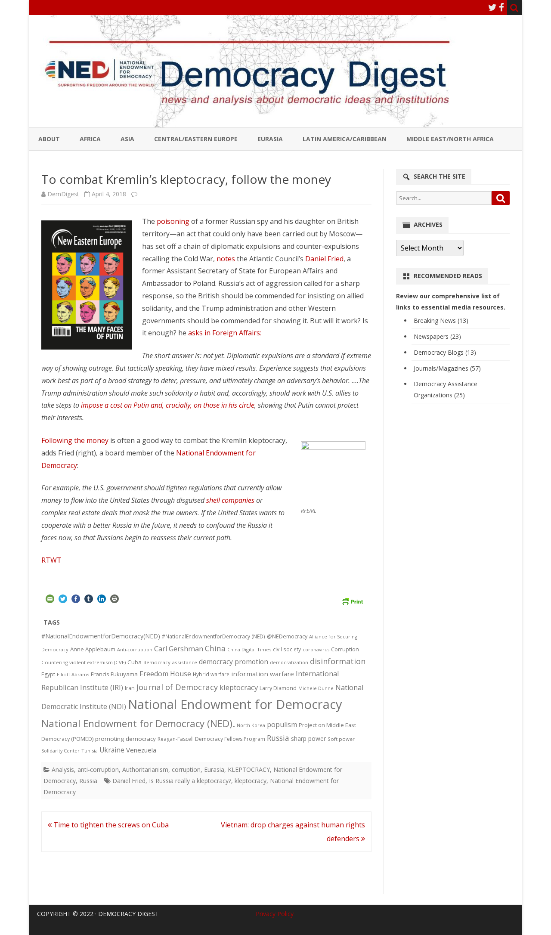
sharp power (308, 738)
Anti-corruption (134, 649)
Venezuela (141, 750)
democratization (289, 662)
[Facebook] (501, 7)
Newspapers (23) (437, 336)
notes (226, 258)
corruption (186, 769)
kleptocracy (239, 687)
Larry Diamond (278, 688)
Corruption (345, 649)
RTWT (51, 560)
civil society (287, 649)
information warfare (262, 673)
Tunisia (89, 750)
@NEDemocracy (287, 636)
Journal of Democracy (177, 686)
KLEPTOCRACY (249, 769)
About (49, 139)
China (215, 648)
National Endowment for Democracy (235, 704)
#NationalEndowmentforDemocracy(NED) (100, 636)
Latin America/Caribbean (345, 139)
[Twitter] (492, 7)
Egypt (48, 674)
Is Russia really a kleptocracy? (190, 781)
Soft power (341, 739)
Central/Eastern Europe (196, 139)
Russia (278, 738)
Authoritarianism (145, 769)
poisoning (173, 221)
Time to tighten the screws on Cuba (110, 825)
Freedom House (165, 673)
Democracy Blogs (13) (445, 352)
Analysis (63, 769)
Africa (90, 139)
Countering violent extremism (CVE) (83, 662)
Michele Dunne (316, 688)
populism (282, 724)
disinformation (337, 661)
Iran (130, 688)
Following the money (74, 440)
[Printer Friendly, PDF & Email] (352, 600)
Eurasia (270, 139)
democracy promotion (233, 661)
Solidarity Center (60, 750)
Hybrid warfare (211, 674)
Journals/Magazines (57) (447, 368)
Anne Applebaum (92, 649)
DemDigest (63, 194)
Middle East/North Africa (450, 139)
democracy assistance (170, 662)
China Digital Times (249, 649)
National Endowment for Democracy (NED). (138, 723)
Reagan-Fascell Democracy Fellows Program (211, 739)
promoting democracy (125, 739)
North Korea (251, 725)
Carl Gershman (178, 648)
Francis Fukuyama (114, 674)
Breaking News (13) (441, 320)
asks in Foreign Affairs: (224, 332)
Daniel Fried (324, 258)
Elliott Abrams (73, 674)
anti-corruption (98, 769)
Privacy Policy (275, 914)
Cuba (134, 662)
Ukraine (111, 750)
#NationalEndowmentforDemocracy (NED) (213, 636)
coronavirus (316, 649)
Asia (127, 139)
